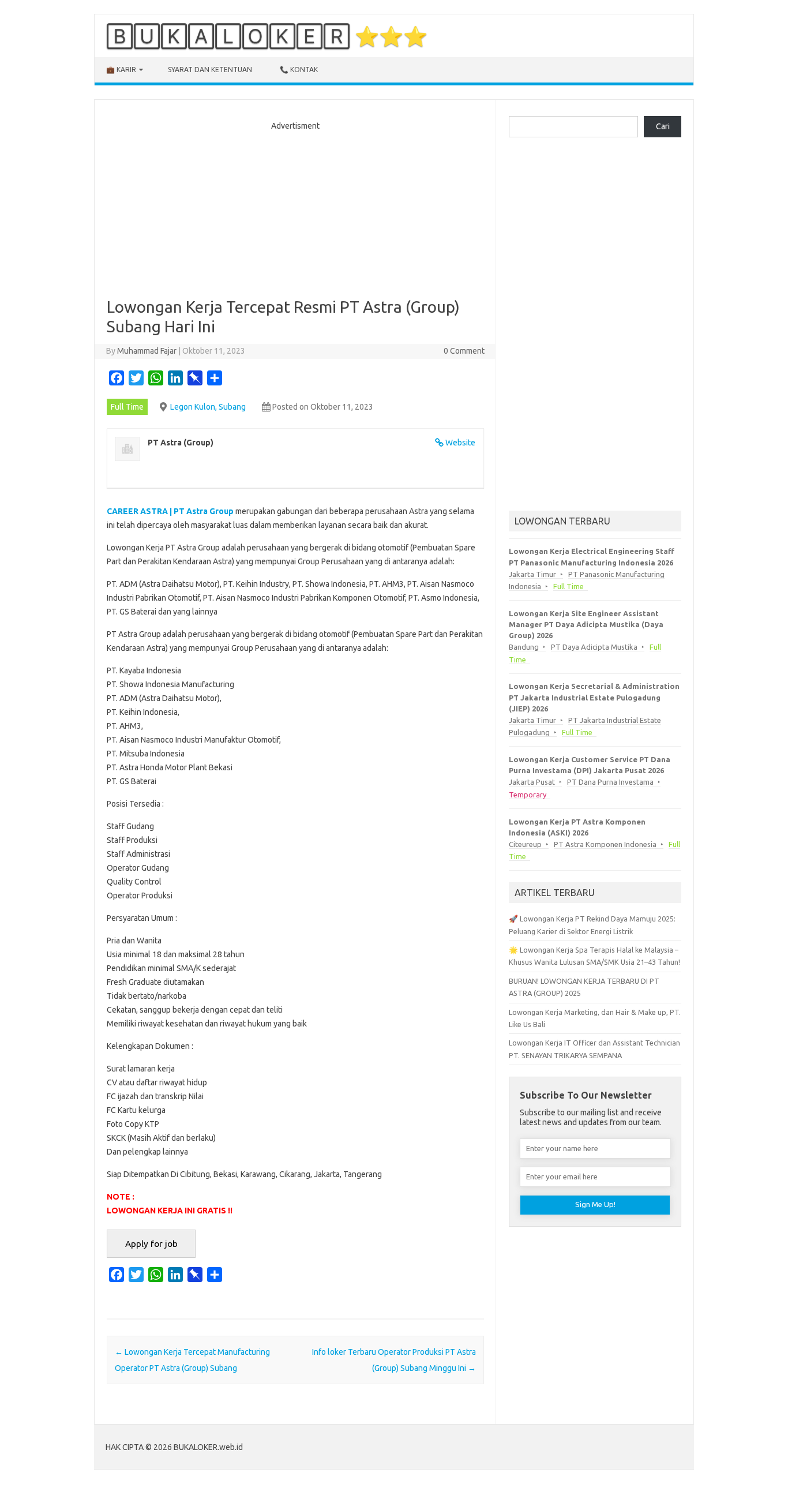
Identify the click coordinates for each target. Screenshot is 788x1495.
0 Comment (464, 350)
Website (460, 442)
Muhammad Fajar (147, 350)
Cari (663, 126)
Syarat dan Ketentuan (210, 69)
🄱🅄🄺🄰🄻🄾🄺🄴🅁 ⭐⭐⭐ (266, 36)
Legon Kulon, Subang (208, 406)
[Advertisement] (295, 210)
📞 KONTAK (299, 69)
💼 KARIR (121, 69)
